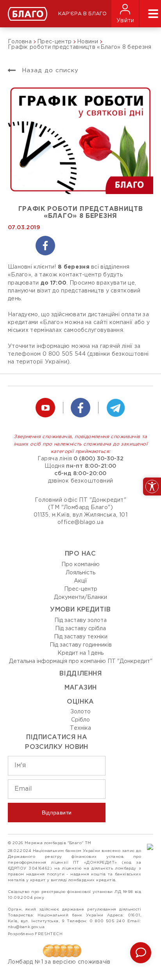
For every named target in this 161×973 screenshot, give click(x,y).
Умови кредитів (80, 610)
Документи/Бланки (80, 597)
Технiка (80, 728)
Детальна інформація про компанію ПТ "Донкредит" (80, 661)
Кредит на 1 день (80, 653)
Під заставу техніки (80, 636)
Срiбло (80, 720)
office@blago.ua (80, 522)
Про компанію (80, 564)
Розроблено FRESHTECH (35, 934)
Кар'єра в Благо (82, 14)
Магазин (80, 688)
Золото (80, 711)
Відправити (57, 812)
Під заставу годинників (81, 645)
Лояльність (80, 572)
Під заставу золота (80, 620)
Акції (80, 581)
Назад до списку (49, 70)
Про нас (80, 554)
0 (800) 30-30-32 (98, 458)
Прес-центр (80, 589)
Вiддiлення (80, 674)
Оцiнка (80, 702)
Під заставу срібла (80, 628)
